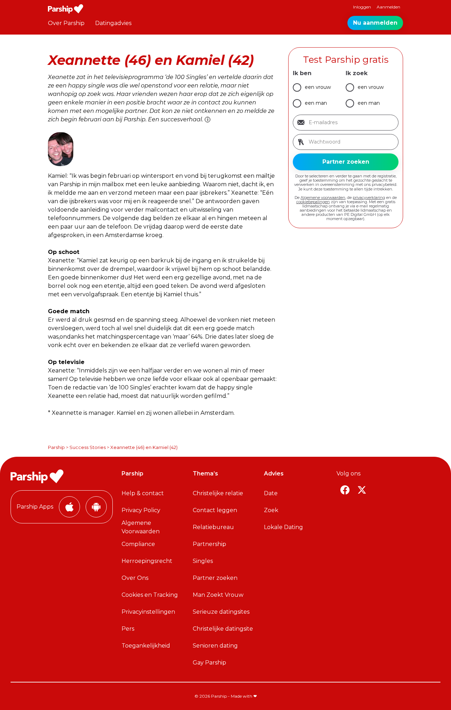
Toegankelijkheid (146, 645)
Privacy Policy (141, 510)
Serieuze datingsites (221, 611)
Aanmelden (388, 7)
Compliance (138, 544)
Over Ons (135, 578)
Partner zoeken (215, 578)
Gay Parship (209, 662)
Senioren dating (215, 645)
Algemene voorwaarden (323, 197)
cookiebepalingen (313, 201)
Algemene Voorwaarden (141, 527)
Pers (128, 628)
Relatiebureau (213, 527)
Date (271, 493)
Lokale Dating (283, 527)
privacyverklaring (369, 197)
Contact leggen (215, 510)
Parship (56, 447)
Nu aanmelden (375, 22)
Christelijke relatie (218, 493)
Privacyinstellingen (148, 611)
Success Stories (87, 447)
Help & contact (143, 493)
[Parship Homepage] (65, 8)
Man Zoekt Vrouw (218, 594)
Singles (203, 561)
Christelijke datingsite (223, 628)
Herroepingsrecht (147, 561)
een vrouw (318, 87)
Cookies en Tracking (150, 594)
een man (316, 103)
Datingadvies (113, 23)
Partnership (209, 544)
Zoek (271, 510)
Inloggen (362, 7)
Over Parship (66, 23)
